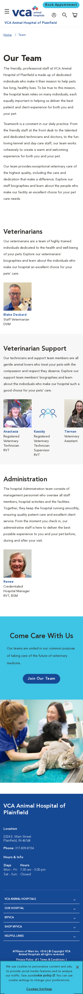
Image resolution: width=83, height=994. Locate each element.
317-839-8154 (24, 848)
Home (7, 34)
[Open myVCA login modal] (55, 15)
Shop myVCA (13, 927)
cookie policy (43, 975)
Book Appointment (61, 4)
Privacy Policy (27, 960)
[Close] (77, 967)
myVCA (9, 917)
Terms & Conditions (52, 960)
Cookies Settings (39, 989)
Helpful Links (14, 936)
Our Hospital (14, 908)
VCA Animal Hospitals (20, 899)
